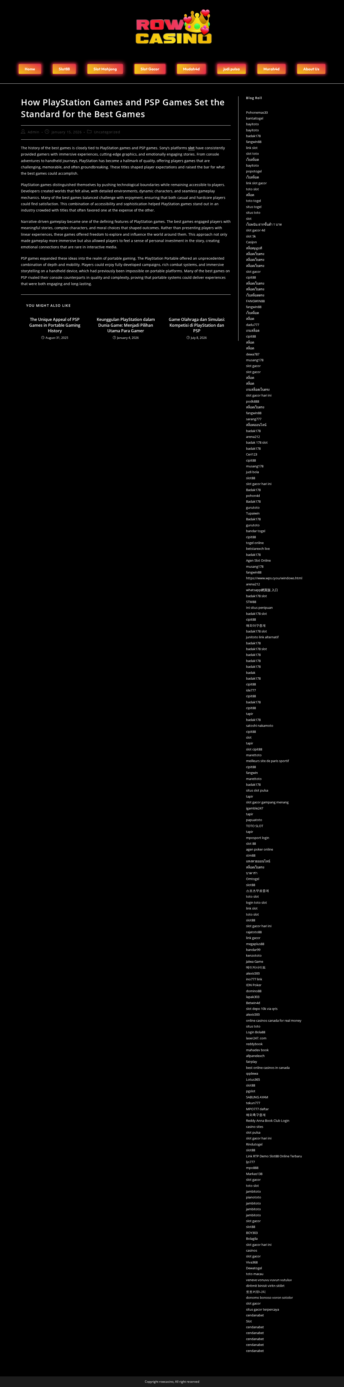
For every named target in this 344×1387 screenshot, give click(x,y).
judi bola (252, 472)
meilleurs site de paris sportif (267, 761)
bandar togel (255, 531)
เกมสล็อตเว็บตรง (257, 389)
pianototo (253, 1197)
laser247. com (256, 1038)
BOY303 (252, 1232)
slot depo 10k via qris (262, 1008)
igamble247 (254, 808)
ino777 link (254, 979)
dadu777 (252, 324)
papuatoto (254, 820)
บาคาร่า (251, 873)
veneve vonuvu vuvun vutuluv (269, 1280)
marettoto (254, 755)
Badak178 (253, 490)
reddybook (254, 1044)
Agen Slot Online (258, 560)
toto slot (252, 189)
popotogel (254, 171)
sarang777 (253, 419)
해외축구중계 (256, 1114)
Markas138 (254, 1173)
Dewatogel (254, 1268)
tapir (249, 713)
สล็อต (250, 195)
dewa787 (252, 354)
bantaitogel (254, 118)
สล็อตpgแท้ (254, 248)
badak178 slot (256, 596)
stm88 (250, 855)
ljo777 (250, 1162)
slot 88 (251, 843)
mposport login (257, 837)
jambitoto (253, 1191)
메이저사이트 (256, 967)
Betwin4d (253, 1003)
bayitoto (252, 124)
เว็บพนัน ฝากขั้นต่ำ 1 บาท (264, 224)
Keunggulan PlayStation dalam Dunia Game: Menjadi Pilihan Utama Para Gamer (126, 325)
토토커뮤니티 (256, 1291)
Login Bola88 (255, 1032)
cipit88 (251, 277)
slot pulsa (253, 1132)
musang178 (254, 360)
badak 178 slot (257, 442)
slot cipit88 (254, 749)
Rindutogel (254, 1144)
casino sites (254, 1126)
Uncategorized (107, 132)
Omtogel (252, 879)
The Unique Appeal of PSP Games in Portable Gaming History (54, 325)
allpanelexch (255, 1055)
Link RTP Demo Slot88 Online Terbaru (274, 1156)
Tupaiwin (253, 513)
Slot (249, 1321)
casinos (251, 1250)
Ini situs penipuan (259, 607)
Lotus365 (253, 1079)
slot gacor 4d (255, 230)
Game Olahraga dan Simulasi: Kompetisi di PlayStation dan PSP (197, 325)
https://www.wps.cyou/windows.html (274, 578)
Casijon (251, 242)
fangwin (252, 772)
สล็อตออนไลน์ (256, 425)
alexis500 (253, 973)
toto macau (254, 1274)
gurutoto (253, 507)
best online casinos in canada (268, 1067)
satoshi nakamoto (259, 725)
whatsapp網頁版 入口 (262, 590)
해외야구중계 (256, 625)
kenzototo (254, 955)
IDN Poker (253, 985)
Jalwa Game (254, 961)
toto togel (253, 200)
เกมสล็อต (252, 330)
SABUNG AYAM (257, 1097)
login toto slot (256, 902)
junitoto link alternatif (262, 637)
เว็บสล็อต (252, 159)
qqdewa (252, 1073)
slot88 (250, 478)
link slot (252, 147)
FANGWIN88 (255, 301)
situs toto (253, 212)
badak (250, 672)
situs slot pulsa (257, 790)
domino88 (253, 991)
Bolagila (252, 1238)
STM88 (251, 601)
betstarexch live (258, 548)
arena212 (253, 436)
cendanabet (255, 1315)
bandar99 (253, 949)
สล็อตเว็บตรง (255, 254)
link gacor (253, 938)
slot (249, 218)
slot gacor (253, 271)
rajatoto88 (254, 932)
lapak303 (252, 996)
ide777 (251, 690)
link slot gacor (256, 183)
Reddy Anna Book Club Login (267, 1120)
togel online (255, 542)
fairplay (251, 1061)
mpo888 (252, 1167)
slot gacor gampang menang (267, 802)
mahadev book (257, 1050)
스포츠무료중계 (257, 890)
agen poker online (259, 849)
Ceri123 (251, 454)
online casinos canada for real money (273, 1020)
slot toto (252, 153)
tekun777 (253, 1103)
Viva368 (252, 1262)
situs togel (253, 206)
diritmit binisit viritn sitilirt (265, 1285)
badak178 (253, 136)
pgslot (250, 1091)
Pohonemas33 (257, 112)
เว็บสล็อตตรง (255, 295)
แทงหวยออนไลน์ (258, 861)
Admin (34, 132)
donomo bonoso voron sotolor (269, 1297)
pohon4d (253, 495)
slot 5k (251, 236)
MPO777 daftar (257, 1109)
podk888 (252, 401)
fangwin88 (253, 141)
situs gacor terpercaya (262, 1309)
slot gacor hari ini (258, 395)
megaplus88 (255, 944)
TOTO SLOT (254, 826)
